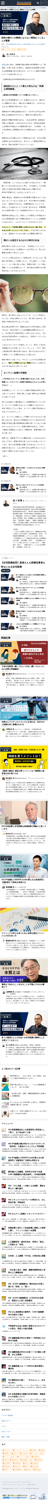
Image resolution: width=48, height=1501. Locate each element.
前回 (3, 64)
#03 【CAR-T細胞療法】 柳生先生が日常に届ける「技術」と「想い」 (26, 1285)
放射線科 (35, 1463)
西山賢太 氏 (10, 674)
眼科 (26, 1466)
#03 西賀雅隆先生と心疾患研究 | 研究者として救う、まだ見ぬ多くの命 (26, 1131)
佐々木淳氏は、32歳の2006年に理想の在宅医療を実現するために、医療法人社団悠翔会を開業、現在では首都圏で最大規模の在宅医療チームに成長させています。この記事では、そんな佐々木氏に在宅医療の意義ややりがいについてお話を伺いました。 (26, 1052)
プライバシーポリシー (9, 1484)
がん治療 (24, 1453)
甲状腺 (34, 1450)
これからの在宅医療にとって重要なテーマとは (30, 624)
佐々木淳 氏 (11, 54)
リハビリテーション (21, 1450)
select (15, 1453)
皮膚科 (43, 1450)
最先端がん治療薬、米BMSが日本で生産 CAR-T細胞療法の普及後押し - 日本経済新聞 (26, 1173)
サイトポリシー (27, 1482)
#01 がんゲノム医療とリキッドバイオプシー (26, 1214)
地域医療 (17, 1463)
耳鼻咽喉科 (18, 1470)
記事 (7, 64)
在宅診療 (7, 1463)
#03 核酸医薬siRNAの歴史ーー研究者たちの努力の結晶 (26, 1339)
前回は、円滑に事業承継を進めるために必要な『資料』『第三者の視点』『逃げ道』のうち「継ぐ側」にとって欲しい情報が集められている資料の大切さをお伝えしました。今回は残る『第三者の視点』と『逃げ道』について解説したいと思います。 (25, 683)
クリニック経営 (9, 1457)
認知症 (28, 1470)
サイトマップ (22, 1484)
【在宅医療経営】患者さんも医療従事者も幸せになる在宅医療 (25, 8)
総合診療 (35, 1466)
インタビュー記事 (9, 49)
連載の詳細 (5, 570)
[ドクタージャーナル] (24, 4)
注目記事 (23, 49)
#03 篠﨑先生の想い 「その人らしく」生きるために (26, 1381)
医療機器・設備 (27, 1460)
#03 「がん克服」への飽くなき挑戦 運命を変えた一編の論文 (26, 1187)
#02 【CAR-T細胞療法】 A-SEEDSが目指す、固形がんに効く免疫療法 (25, 1299)
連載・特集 (5, 1437)
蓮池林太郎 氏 (11, 941)
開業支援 (38, 1470)
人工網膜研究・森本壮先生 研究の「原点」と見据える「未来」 (26, 1243)
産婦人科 (17, 1466)
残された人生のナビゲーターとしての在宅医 (30, 485)
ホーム (2, 8)
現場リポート (6, 1421)
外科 (26, 1463)
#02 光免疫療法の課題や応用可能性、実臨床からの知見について (26, 1395)
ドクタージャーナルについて (11, 1482)
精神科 (6, 1453)
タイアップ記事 (24, 1457)
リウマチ (7, 1450)
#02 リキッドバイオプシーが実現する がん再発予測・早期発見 (26, 1201)
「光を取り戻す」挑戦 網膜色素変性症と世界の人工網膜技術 (26, 1271)
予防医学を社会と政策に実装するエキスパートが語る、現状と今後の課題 (26, 1327)
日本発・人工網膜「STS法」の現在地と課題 (26, 1256)
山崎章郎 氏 (10, 992)
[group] (24, 1497)
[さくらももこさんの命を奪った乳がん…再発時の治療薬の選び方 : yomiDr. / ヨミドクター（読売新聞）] (5, 1104)
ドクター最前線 (7, 1415)
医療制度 (14, 1460)
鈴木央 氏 (9, 834)
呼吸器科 (39, 1460)
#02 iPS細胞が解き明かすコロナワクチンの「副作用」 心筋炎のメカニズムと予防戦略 (26, 1145)
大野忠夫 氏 (10, 729)
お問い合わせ (31, 1484)
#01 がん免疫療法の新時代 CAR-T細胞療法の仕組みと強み (26, 1313)
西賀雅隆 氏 (10, 887)
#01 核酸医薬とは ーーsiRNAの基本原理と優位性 (26, 1367)
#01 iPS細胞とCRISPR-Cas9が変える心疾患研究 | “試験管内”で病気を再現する (26, 1159)
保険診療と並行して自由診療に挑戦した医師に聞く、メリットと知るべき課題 (26, 1229)
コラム (3, 1426)
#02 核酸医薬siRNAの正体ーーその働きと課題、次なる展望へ (26, 1353)
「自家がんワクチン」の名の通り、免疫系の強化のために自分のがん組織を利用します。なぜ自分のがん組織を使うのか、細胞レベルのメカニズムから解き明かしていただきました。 (25, 734)
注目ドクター (6, 1431)
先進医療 (36, 1457)
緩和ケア (7, 1470)
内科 (5, 1460)
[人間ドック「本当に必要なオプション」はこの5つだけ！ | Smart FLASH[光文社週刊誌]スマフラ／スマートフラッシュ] (5, 1113)
